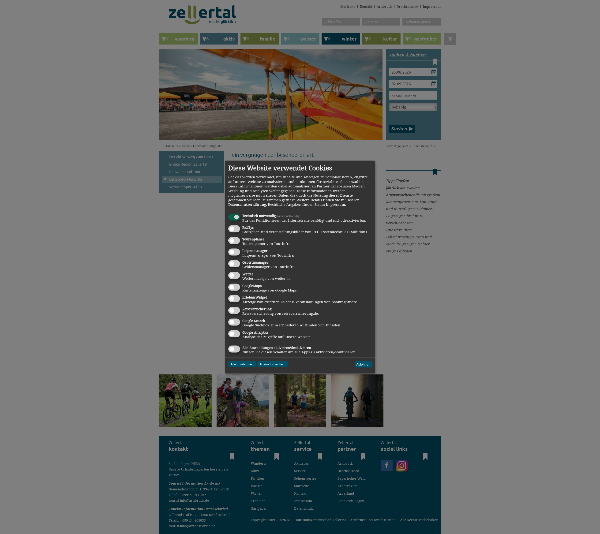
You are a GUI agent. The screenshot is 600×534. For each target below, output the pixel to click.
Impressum (335, 204)
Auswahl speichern (272, 364)
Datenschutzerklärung (247, 204)
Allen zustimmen (242, 364)
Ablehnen (363, 364)
